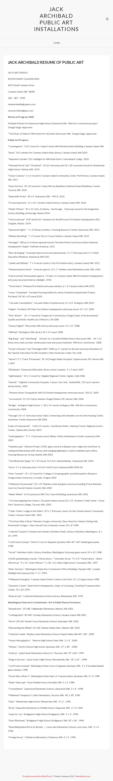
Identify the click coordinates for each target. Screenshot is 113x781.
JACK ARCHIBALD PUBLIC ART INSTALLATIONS (56, 19)
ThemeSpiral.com (82, 776)
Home (57, 43)
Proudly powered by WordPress (37, 776)
